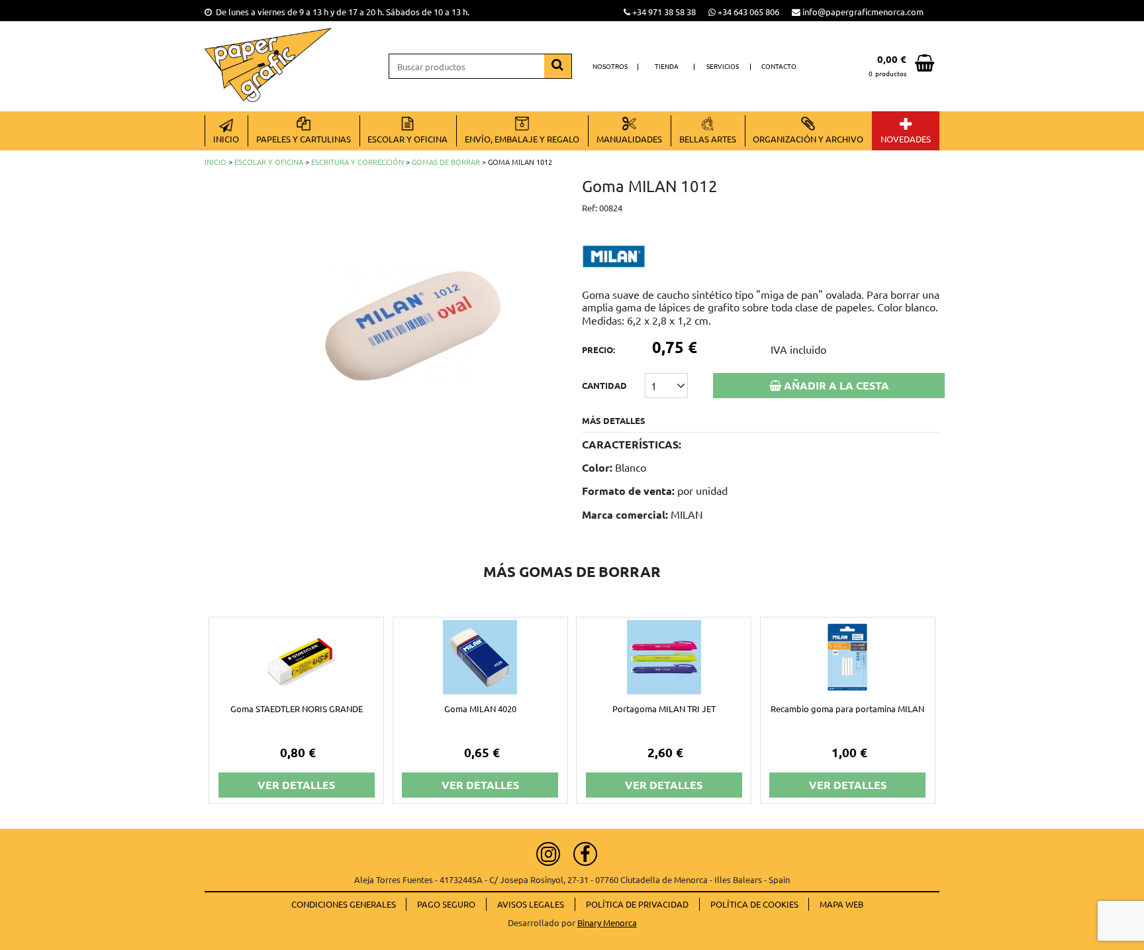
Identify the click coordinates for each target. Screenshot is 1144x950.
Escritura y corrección (357, 161)
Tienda (667, 66)
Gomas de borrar (446, 161)
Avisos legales (530, 904)
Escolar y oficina (268, 161)
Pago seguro (446, 904)
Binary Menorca (607, 922)
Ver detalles (296, 785)
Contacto (778, 66)
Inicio (215, 161)
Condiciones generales (343, 904)
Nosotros (610, 66)
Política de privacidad (637, 904)
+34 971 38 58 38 (664, 11)
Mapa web (841, 904)
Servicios (722, 66)
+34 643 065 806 (748, 11)
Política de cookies (754, 904)
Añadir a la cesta (835, 385)
